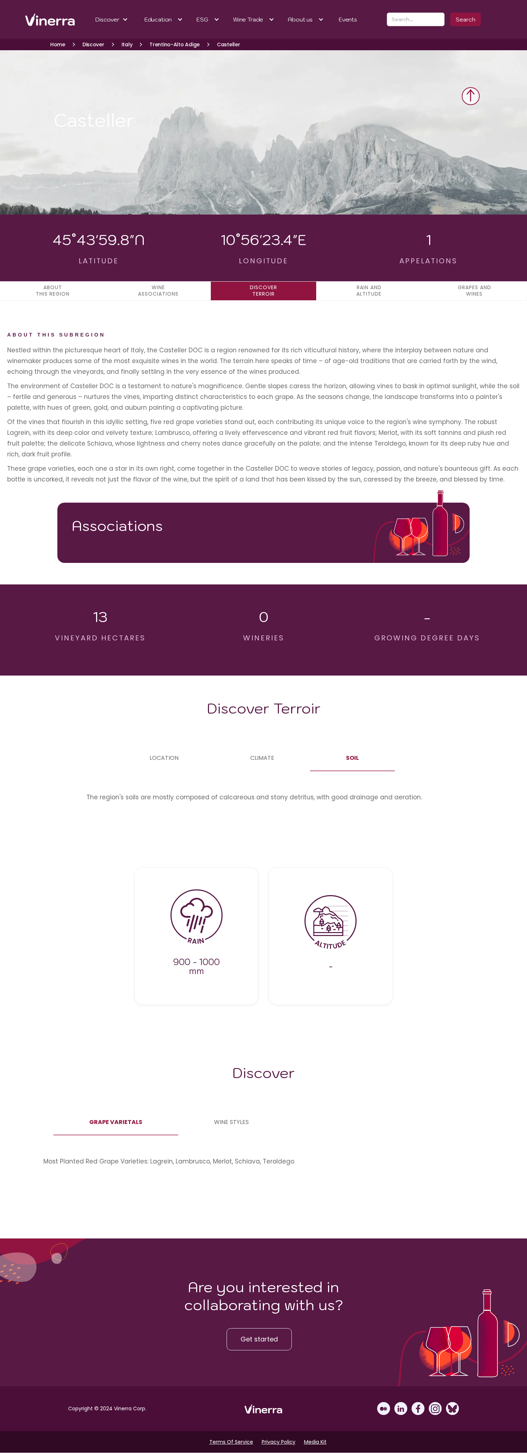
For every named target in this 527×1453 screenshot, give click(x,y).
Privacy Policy (278, 1441)
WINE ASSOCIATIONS (158, 290)
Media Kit (315, 1441)
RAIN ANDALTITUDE (368, 290)
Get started (259, 1339)
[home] (41, 19)
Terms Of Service (231, 1441)
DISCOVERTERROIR (263, 290)
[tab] (164, 758)
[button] (111, 19)
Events (348, 19)
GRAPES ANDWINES (474, 290)
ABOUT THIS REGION (53, 290)
